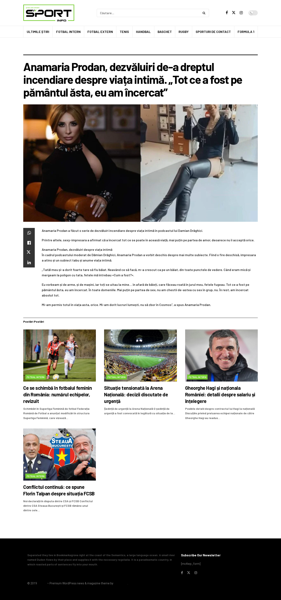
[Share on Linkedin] (29, 262)
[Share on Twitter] (29, 253)
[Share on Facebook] (29, 243)
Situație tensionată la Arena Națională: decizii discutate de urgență (136, 394)
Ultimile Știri (38, 32)
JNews (42, 583)
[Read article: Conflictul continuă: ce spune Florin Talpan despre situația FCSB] (59, 454)
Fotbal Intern (68, 32)
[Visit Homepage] (48, 13)
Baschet (165, 32)
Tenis (124, 32)
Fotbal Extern (100, 32)
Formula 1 (246, 32)
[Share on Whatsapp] (29, 233)
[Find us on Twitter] (234, 12)
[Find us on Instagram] (241, 13)
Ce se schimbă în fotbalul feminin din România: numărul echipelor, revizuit (57, 394)
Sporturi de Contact (213, 32)
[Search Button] (205, 13)
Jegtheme (121, 583)
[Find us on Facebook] (227, 13)
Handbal (143, 32)
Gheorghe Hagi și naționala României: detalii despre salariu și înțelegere (220, 394)
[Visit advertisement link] (140, 49)
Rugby (184, 32)
